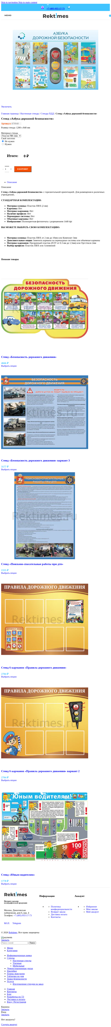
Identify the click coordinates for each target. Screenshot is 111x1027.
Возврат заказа (58, 912)
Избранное (91, 906)
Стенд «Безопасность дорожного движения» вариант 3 (35, 460)
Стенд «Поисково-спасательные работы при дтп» (32, 564)
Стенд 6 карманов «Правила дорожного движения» (33, 667)
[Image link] (15, 897)
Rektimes (13, 932)
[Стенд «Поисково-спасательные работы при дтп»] (44, 558)
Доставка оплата (59, 914)
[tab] (12, 182)
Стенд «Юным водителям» (18, 874)
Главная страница (10, 113)
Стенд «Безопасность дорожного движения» (29, 356)
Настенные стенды (29, 113)
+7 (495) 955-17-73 (56, 8)
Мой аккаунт (92, 912)
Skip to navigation (9, 2)
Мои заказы (92, 909)
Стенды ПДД (47, 113)
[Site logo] (56, 20)
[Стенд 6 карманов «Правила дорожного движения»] (44, 662)
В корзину (22, 169)
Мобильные (18, 966)
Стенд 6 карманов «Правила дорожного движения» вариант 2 (40, 771)
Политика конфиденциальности (61, 907)
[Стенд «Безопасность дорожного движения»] (44, 351)
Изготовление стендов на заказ (28, 984)
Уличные (17, 963)
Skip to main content (27, 2)
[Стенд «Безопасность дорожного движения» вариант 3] (44, 455)
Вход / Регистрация (16, 1002)
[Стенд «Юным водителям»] (44, 869)
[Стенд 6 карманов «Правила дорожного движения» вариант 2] (44, 765)
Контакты (56, 917)
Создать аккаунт (9, 1024)
